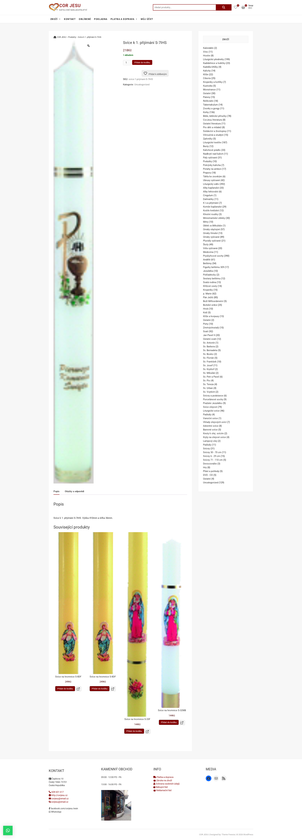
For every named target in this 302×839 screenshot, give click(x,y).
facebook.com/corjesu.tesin (64, 808)
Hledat (224, 7)
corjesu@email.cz (60, 798)
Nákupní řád (161, 787)
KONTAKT (70, 19)
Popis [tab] (56, 491)
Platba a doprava (164, 777)
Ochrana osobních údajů (167, 783)
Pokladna (100, 19)
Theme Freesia (228, 834)
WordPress (248, 834)
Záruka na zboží (164, 780)
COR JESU (70, 5)
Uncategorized (141, 84)
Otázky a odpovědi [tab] (74, 491)
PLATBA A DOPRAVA (122, 19)
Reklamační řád (163, 790)
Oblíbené (85, 19)
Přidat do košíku (142, 62)
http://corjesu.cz (59, 795)
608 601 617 (57, 792)
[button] (8, 830)
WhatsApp (56, 812)
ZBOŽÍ (54, 19)
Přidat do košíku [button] (65, 688)
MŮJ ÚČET (147, 19)
